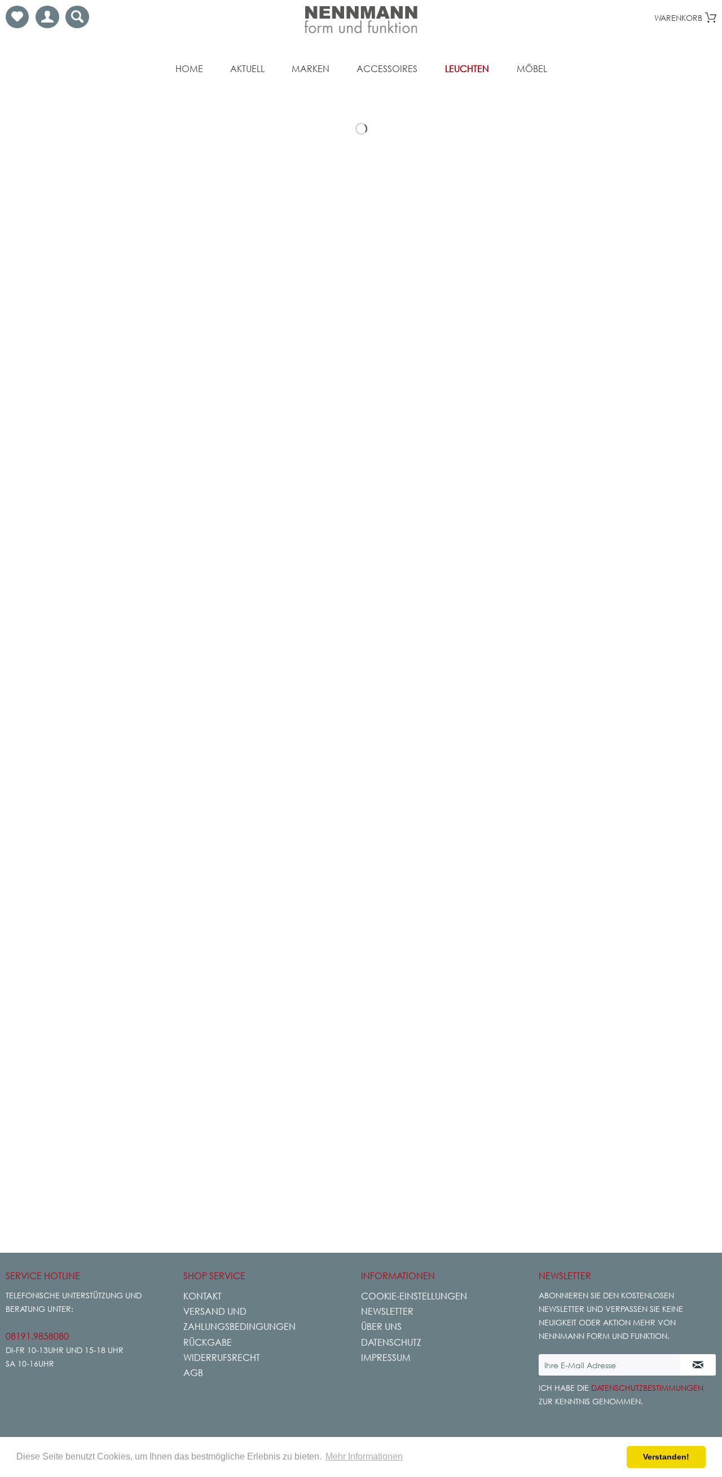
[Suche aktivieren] (77, 17)
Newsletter (387, 1311)
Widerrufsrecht (221, 1357)
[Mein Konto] (47, 17)
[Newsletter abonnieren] (698, 1365)
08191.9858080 (37, 1336)
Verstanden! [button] (666, 1456)
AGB (193, 1372)
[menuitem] (17, 17)
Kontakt (202, 1296)
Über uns (381, 1326)
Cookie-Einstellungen (414, 1296)
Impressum (386, 1357)
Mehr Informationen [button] (364, 1456)
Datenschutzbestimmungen (647, 1387)
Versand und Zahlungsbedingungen (239, 1319)
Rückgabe (207, 1342)
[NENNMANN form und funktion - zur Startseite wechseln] (361, 20)
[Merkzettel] (17, 17)
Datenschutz (391, 1342)
